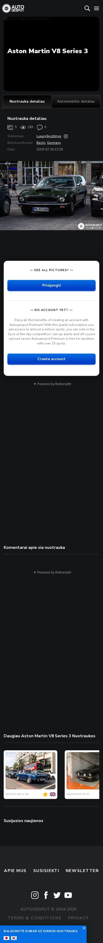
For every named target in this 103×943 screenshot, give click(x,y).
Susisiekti (46, 871)
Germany (54, 143)
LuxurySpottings (48, 136)
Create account (51, 358)
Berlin (40, 143)
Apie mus (15, 871)
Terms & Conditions (35, 918)
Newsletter (82, 871)
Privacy (78, 918)
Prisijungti (51, 285)
